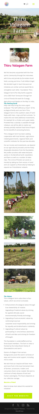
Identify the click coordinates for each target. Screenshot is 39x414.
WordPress (19, 411)
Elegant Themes (19, 409)
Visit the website (18, 396)
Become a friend (10, 382)
